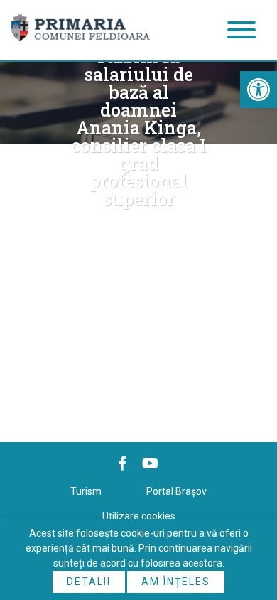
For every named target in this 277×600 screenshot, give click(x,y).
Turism (86, 491)
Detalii (89, 581)
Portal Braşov (176, 491)
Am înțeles (175, 581)
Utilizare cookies (138, 516)
